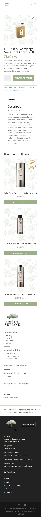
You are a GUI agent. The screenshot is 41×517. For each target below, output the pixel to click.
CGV (14, 511)
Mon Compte (28, 424)
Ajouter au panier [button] (20, 202)
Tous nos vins (10, 332)
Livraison (20, 511)
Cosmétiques (10, 492)
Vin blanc (9, 341)
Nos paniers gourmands (15, 365)
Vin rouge (9, 336)
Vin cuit (8, 343)
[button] (33, 18)
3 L (28, 87)
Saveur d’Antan (11, 359)
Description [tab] (10, 100)
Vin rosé (9, 338)
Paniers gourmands (13, 485)
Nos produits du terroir (15, 373)
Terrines (9, 377)
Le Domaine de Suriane (15, 509)
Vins (7, 479)
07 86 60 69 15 (9, 448)
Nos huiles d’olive (12, 350)
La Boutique (9, 472)
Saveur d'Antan (9, 90)
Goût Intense (10, 354)
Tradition (19, 90)
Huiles (32, 87)
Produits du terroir (12, 489)
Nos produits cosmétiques (16, 383)
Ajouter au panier (23, 78)
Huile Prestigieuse (12, 356)
